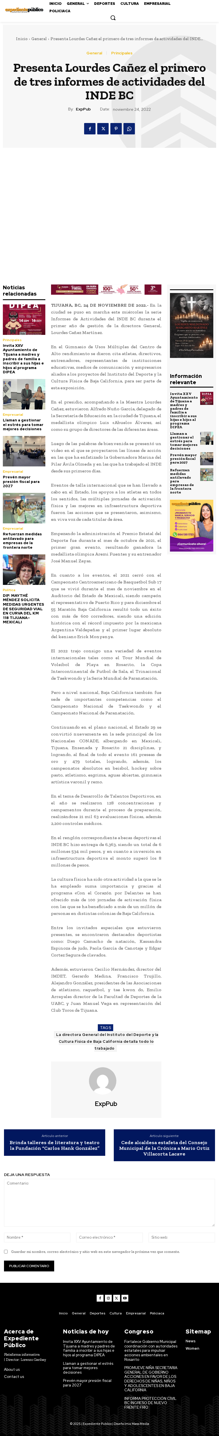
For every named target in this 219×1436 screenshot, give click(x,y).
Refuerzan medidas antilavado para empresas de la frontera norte (22, 541)
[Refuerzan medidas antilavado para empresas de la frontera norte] (24, 508)
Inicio (22, 38)
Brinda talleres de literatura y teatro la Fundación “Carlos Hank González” (55, 1145)
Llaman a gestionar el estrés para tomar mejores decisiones (23, 424)
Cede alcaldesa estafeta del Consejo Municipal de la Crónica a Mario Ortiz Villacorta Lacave (164, 1148)
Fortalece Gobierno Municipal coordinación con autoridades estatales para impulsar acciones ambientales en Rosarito (150, 1350)
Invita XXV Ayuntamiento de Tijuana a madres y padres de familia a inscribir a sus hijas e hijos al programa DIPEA (23, 359)
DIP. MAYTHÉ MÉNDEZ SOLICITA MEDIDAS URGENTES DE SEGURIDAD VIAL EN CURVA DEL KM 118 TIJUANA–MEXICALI (23, 609)
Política (9, 590)
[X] (103, 128)
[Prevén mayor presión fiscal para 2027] (24, 451)
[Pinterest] (116, 128)
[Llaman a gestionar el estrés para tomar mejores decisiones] (24, 394)
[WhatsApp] (129, 128)
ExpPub (83, 109)
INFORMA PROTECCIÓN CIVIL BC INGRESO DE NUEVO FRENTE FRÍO (150, 1403)
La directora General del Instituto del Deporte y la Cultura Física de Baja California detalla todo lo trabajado (107, 1041)
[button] (113, 18)
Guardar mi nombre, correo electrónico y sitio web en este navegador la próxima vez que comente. (95, 1251)
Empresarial (13, 414)
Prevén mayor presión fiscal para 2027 (21, 481)
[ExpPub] (106, 1081)
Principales (122, 53)
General (39, 38)
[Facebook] (90, 128)
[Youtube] (124, 1298)
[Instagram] (108, 1298)
